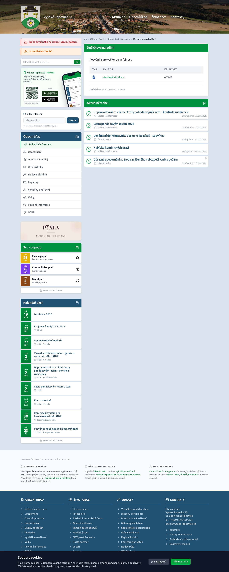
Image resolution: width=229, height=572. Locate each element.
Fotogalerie (79, 513)
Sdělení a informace (118, 39)
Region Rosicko (129, 537)
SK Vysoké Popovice (84, 537)
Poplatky (30, 532)
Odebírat (73, 120)
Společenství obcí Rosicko (135, 527)
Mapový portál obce (132, 513)
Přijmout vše (181, 561)
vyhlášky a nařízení (125, 471)
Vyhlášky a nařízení (35, 537)
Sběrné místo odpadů (85, 527)
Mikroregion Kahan (132, 523)
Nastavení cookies (179, 543)
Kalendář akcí (156, 471)
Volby (28, 541)
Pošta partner (81, 541)
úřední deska (100, 471)
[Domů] (85, 39)
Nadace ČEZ (128, 546)
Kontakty (177, 17)
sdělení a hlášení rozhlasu (57, 478)
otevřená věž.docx (113, 77)
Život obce (158, 17)
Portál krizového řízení (134, 518)
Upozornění (31, 513)
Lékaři (76, 546)
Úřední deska (32, 523)
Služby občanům (34, 527)
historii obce (173, 474)
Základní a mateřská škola (87, 518)
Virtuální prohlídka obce (134, 509)
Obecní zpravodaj (34, 518)
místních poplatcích (107, 474)
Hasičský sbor (81, 532)
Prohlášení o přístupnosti (183, 539)
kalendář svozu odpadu (129, 474)
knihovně (193, 474)
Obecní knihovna (82, 523)
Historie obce (80, 509)
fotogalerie (169, 471)
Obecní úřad (138, 17)
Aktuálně (118, 17)
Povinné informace (35, 546)
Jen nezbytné (158, 561)
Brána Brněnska (130, 532)
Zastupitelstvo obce (180, 534)
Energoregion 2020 (132, 541)
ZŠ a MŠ (183, 474)
